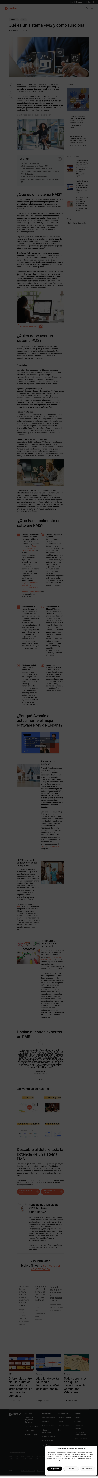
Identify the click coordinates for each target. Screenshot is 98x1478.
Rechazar (71, 1468)
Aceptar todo (55, 1468)
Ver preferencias (87, 1468)
